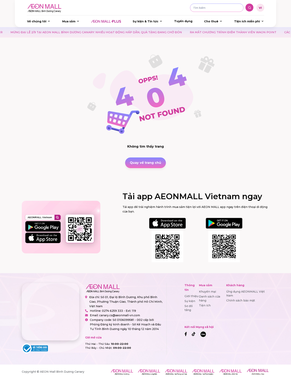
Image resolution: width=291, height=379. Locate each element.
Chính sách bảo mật (240, 300)
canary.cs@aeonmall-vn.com (119, 315)
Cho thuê (211, 21)
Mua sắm (68, 21)
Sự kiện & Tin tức (145, 21)
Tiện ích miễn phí (247, 21)
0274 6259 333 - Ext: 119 (119, 311)
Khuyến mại (207, 291)
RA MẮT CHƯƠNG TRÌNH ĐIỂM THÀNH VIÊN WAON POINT (209, 32)
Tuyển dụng (183, 21)
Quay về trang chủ (145, 163)
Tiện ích (205, 305)
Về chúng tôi (36, 21)
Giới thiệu (191, 296)
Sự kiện (189, 301)
